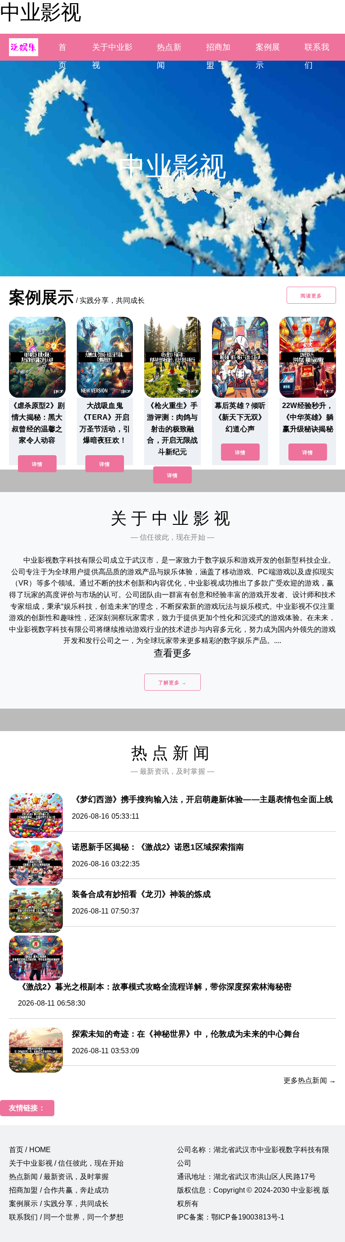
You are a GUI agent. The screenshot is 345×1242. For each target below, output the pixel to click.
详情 (37, 464)
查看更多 (173, 653)
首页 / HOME (30, 1149)
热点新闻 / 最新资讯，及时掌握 (59, 1176)
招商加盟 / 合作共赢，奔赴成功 (59, 1190)
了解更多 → (172, 682)
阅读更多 (311, 295)
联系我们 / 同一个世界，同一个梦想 (66, 1217)
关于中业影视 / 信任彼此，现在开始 (66, 1163)
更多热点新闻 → (309, 1080)
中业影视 (40, 12)
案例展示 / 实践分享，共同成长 (59, 1203)
